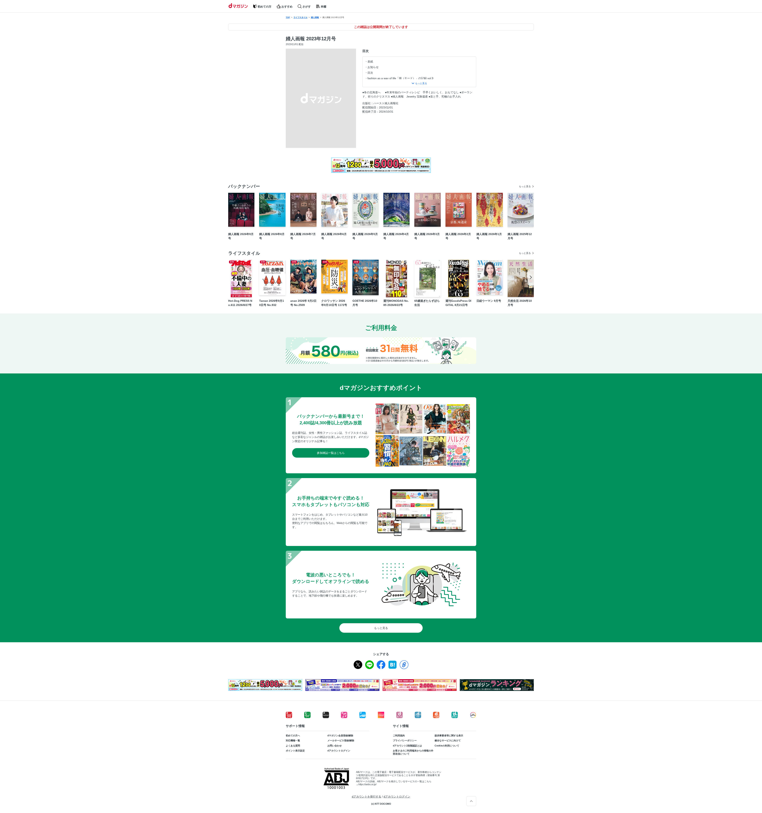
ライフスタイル (300, 17)
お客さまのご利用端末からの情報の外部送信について (413, 752)
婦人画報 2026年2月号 (458, 236)
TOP (288, 17)
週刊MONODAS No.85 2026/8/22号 (396, 303)
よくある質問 (293, 745)
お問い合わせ (334, 745)
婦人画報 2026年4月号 (396, 236)
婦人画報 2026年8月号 (272, 236)
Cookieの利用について (447, 745)
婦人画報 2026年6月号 (334, 236)
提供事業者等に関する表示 (449, 735)
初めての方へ (293, 735)
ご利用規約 (399, 735)
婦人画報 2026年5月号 (365, 236)
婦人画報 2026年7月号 (303, 236)
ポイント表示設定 (295, 750)
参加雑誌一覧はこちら (331, 452)
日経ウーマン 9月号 (488, 300)
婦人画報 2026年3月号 (427, 236)
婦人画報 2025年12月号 (520, 236)
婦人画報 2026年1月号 (489, 236)
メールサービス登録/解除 (340, 740)
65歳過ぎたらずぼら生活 (427, 303)
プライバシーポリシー (405, 740)
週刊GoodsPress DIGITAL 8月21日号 (458, 303)
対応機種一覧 (293, 740)
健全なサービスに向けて (448, 740)
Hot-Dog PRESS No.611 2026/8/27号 (240, 303)
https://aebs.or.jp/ (367, 784)
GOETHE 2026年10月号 (364, 303)
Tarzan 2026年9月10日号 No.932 (271, 303)
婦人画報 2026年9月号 (241, 236)
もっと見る (525, 186)
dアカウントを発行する (366, 796)
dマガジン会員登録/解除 (340, 735)
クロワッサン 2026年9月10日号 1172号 (334, 303)
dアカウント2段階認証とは (407, 745)
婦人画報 (315, 17)
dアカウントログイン (338, 750)
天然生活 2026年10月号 (520, 303)
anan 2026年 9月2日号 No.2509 (303, 303)
